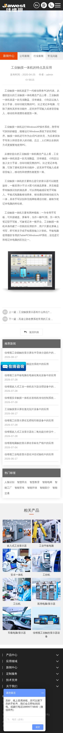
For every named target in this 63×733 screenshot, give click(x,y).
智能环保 (32, 487)
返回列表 (34, 332)
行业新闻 (38, 56)
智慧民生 (22, 482)
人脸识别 (9, 482)
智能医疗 (45, 487)
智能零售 (19, 487)
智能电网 (47, 482)
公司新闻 (24, 56)
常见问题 (52, 56)
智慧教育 (35, 482)
